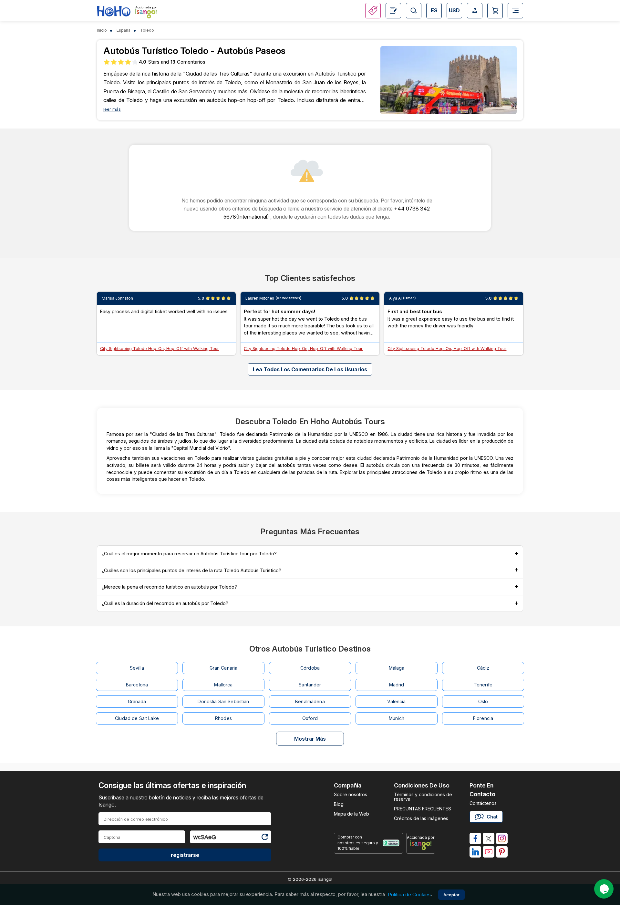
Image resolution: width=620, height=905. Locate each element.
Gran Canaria (224, 668)
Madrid (396, 684)
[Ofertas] (373, 10)
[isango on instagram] (502, 838)
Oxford (310, 718)
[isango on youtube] (488, 852)
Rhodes (223, 718)
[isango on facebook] (475, 838)
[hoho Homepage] (113, 11)
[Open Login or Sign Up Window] (474, 10)
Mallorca (223, 684)
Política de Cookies (409, 894)
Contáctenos (483, 803)
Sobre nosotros (350, 794)
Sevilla (137, 668)
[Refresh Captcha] (264, 838)
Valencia (396, 701)
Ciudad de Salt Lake (137, 718)
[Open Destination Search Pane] (413, 10)
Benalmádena (310, 701)
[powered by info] (421, 845)
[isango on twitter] (488, 838)
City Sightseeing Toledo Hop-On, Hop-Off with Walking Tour (159, 348)
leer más (112, 109)
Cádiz (483, 668)
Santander (310, 684)
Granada (137, 701)
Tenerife (483, 684)
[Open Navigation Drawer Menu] (515, 10)
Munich (396, 718)
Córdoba (310, 668)
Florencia (483, 718)
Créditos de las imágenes (421, 818)
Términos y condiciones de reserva (423, 797)
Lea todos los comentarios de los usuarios (310, 369)
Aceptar (451, 894)
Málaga (397, 668)
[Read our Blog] (393, 10)
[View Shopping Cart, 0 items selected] (495, 10)
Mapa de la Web (351, 814)
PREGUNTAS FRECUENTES (422, 808)
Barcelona (137, 684)
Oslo (483, 701)
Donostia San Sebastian (223, 701)
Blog (339, 804)
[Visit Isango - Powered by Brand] (146, 13)
